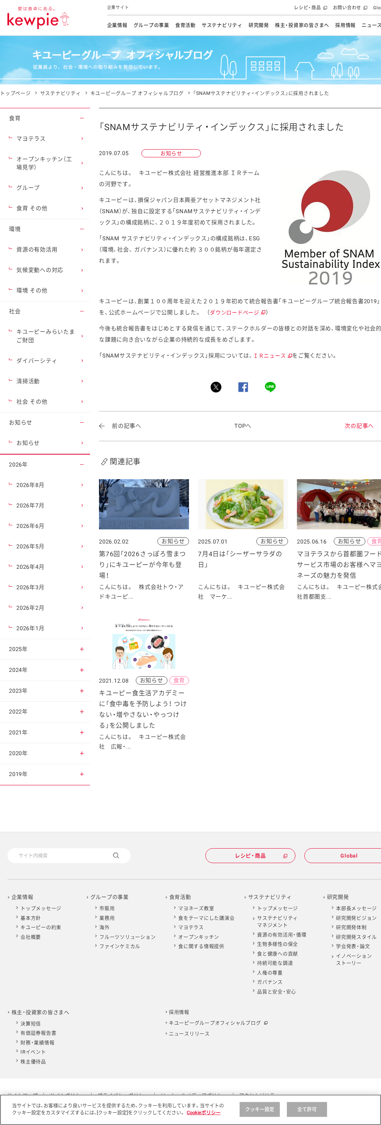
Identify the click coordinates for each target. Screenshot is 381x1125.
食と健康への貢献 (277, 953)
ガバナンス (270, 982)
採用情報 (345, 25)
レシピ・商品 (310, 10)
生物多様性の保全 (277, 944)
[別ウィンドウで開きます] (216, 387)
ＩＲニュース (272, 356)
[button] (82, 118)
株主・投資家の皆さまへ (302, 25)
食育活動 (185, 25)
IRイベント (33, 1052)
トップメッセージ (40, 908)
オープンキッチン (198, 937)
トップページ (15, 93)
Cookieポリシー (204, 1112)
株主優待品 (33, 1061)
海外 (104, 927)
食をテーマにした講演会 (206, 918)
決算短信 (30, 1023)
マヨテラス (191, 927)
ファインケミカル (119, 946)
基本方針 (30, 918)
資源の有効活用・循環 (282, 935)
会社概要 (30, 937)
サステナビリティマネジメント (277, 921)
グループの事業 (151, 25)
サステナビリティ (222, 25)
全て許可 (307, 1109)
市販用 (107, 908)
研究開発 (259, 25)
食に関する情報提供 (201, 946)
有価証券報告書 (38, 1033)
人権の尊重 (270, 972)
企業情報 (117, 25)
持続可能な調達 (275, 963)
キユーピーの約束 (40, 927)
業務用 (107, 918)
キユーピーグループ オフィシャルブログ (137, 93)
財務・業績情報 (37, 1042)
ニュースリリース (189, 1033)
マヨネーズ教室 (196, 908)
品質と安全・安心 (276, 991)
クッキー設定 (260, 1109)
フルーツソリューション (127, 937)
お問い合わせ (349, 10)
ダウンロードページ (237, 312)
